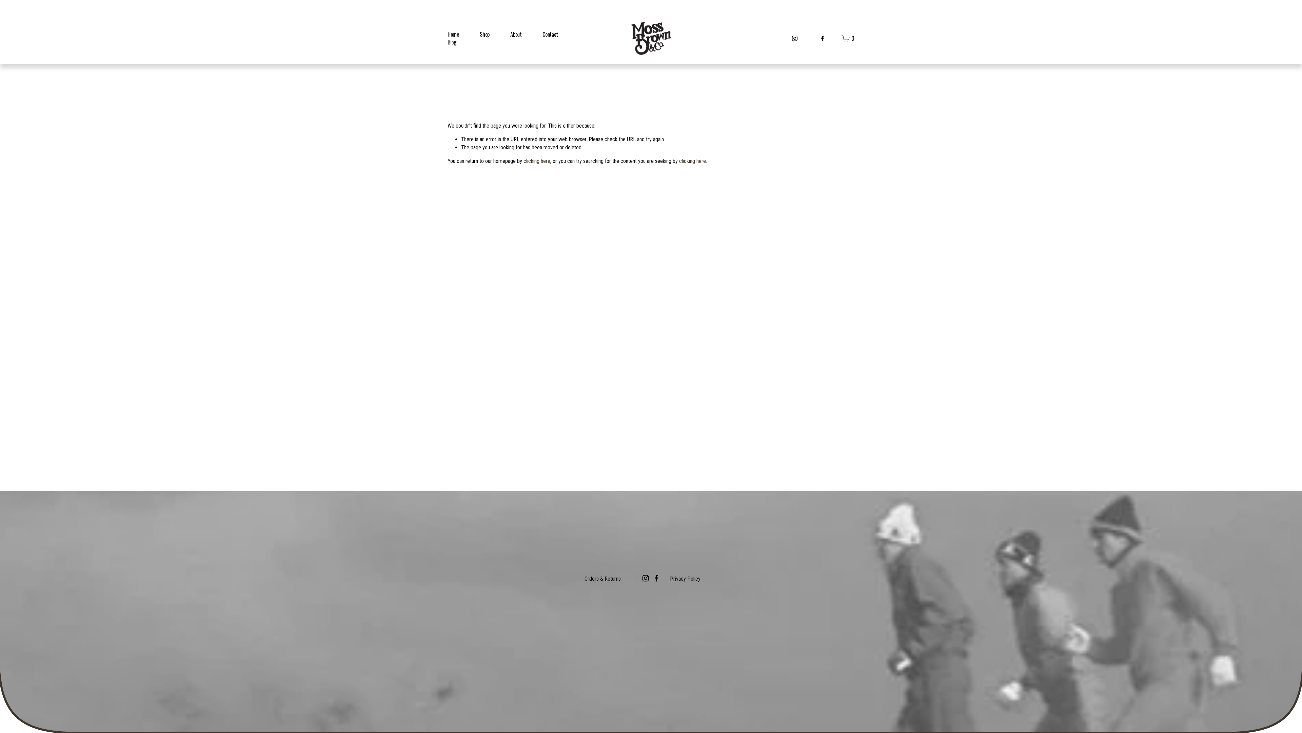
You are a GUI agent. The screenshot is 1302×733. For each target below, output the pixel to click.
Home (453, 34)
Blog (452, 42)
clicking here (537, 161)
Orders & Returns (603, 579)
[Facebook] (822, 38)
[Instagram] (794, 38)
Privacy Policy (685, 579)
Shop (485, 34)
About (515, 34)
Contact (550, 34)
